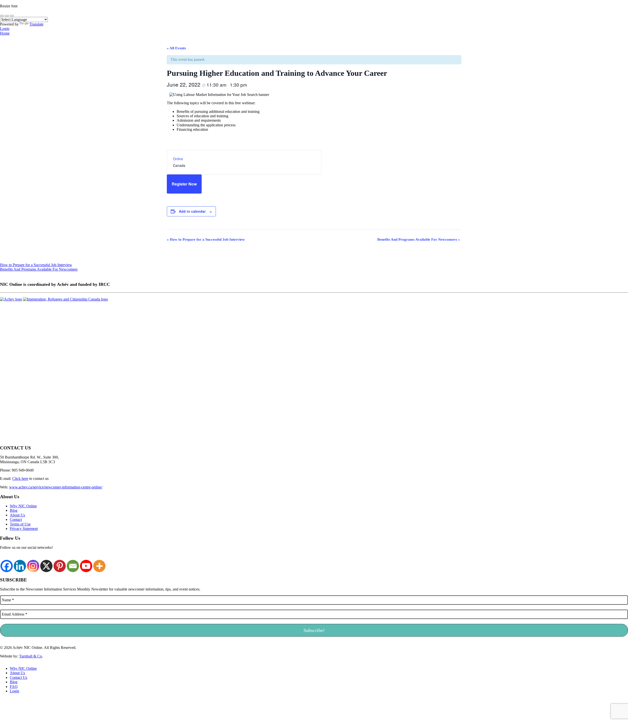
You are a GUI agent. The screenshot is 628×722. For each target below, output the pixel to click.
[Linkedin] (20, 563)
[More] (99, 563)
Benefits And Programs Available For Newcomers (418, 239)
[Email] (73, 563)
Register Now (184, 184)
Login (4, 28)
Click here (20, 478)
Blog (13, 510)
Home (5, 33)
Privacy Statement (24, 528)
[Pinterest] (59, 563)
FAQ (14, 686)
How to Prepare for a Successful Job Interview (206, 239)
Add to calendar (192, 211)
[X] (46, 563)
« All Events (176, 48)
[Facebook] (6, 563)
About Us (17, 515)
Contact (16, 519)
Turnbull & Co (30, 656)
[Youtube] (86, 563)
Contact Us (18, 677)
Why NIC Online (23, 506)
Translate (36, 24)
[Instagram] (33, 563)
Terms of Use (20, 524)
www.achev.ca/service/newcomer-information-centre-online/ (55, 487)
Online (178, 158)
